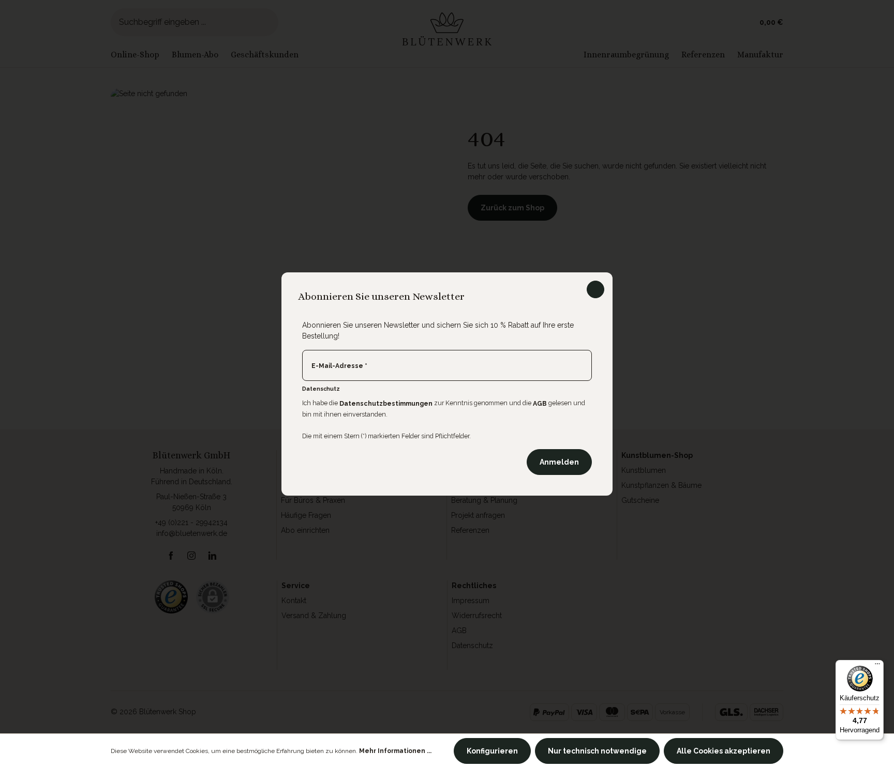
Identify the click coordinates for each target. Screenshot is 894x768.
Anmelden (559, 462)
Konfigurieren (492, 751)
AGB (540, 403)
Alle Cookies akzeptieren (723, 751)
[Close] (595, 289)
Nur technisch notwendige (597, 751)
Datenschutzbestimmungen (386, 403)
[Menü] (877, 666)
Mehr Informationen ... (395, 751)
